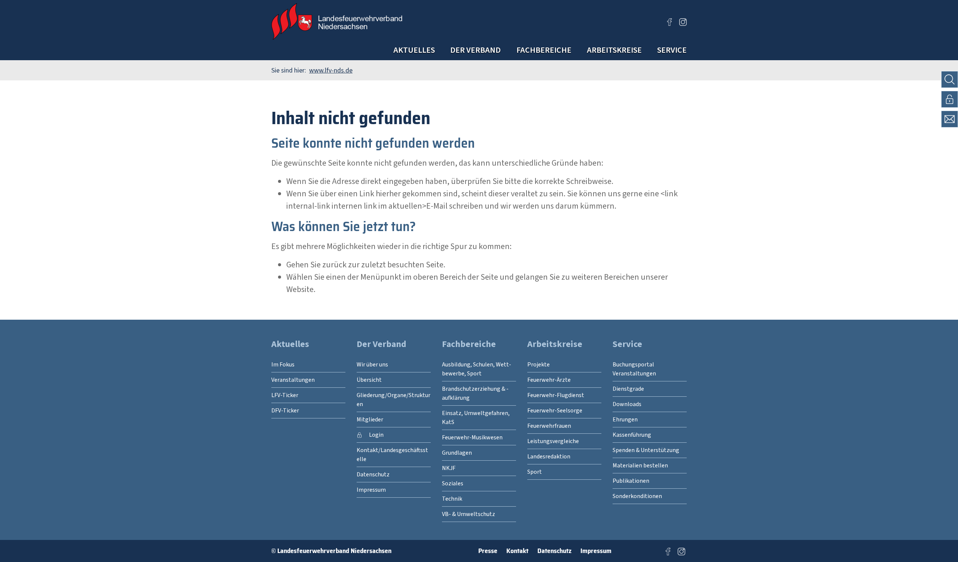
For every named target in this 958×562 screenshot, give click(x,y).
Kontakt (517, 551)
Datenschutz (554, 551)
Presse (487, 551)
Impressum (595, 551)
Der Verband (475, 50)
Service (672, 50)
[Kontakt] (949, 119)
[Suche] (949, 79)
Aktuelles (414, 50)
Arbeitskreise (614, 50)
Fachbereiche (543, 50)
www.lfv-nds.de (331, 70)
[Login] (949, 99)
